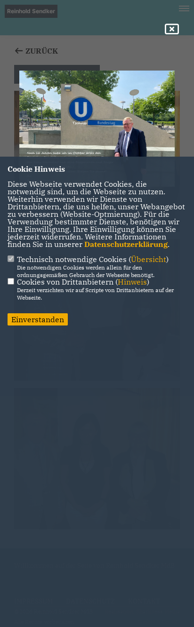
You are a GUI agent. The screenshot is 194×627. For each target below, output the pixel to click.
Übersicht (148, 259)
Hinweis (132, 281)
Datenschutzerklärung (126, 244)
